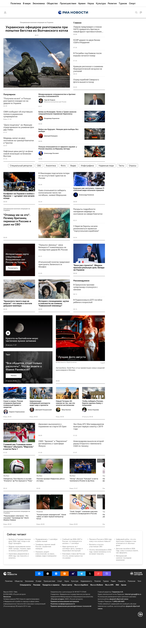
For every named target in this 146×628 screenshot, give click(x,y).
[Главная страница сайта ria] (73, 12)
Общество (19, 581)
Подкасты (121, 581)
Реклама (36, 585)
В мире (38, 581)
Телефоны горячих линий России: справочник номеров (45, 546)
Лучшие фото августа (72, 357)
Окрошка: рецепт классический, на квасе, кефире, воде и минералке (45, 554)
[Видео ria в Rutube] (73, 573)
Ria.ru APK (109, 585)
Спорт (59, 581)
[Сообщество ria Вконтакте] (56, 573)
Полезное (131, 581)
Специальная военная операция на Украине (36, 22)
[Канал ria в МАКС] (39, 573)
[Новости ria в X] (90, 573)
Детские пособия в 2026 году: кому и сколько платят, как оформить (127, 551)
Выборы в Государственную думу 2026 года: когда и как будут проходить (20, 541)
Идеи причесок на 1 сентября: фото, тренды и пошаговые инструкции (72, 549)
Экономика (29, 581)
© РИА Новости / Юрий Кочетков (66, 362)
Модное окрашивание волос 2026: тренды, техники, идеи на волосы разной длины (20, 549)
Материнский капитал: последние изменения (123, 558)
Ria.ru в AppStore (81, 585)
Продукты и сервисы (50, 585)
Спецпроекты (25, 585)
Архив (123, 585)
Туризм (106, 581)
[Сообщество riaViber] (107, 573)
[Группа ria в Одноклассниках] (64, 573)
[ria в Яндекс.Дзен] (48, 573)
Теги (139, 581)
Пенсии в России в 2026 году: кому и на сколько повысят (100, 540)
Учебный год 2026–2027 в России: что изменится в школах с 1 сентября (72, 541)
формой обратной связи (119, 599)
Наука (66, 581)
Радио (113, 581)
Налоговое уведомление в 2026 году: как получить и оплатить (19, 556)
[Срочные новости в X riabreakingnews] (98, 573)
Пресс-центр (67, 585)
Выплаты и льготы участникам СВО (96, 545)
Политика (8, 581)
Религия (39, 511)
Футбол (6, 476)
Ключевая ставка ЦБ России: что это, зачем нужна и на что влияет (73, 556)
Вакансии (7, 597)
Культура (74, 581)
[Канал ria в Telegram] (81, 573)
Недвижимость (86, 581)
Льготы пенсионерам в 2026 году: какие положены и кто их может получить (100, 552)
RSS (117, 585)
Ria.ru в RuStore (96, 585)
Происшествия (49, 581)
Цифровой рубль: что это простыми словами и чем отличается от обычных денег (126, 542)
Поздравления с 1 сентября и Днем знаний (46, 540)
